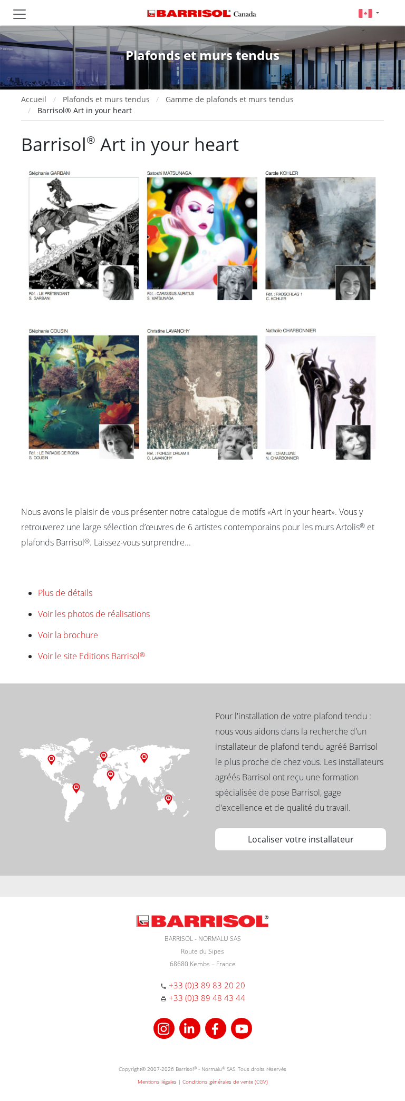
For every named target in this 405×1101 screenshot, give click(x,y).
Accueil (33, 99)
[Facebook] (217, 1027)
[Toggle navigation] (19, 14)
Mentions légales (157, 1081)
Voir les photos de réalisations (94, 614)
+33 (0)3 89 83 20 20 (207, 985)
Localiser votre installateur (301, 839)
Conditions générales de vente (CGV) (225, 1081)
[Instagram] (165, 1027)
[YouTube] (241, 1027)
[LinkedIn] (191, 1027)
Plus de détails (65, 593)
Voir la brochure (68, 635)
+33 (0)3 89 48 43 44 (207, 998)
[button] (368, 13)
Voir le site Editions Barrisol (91, 656)
